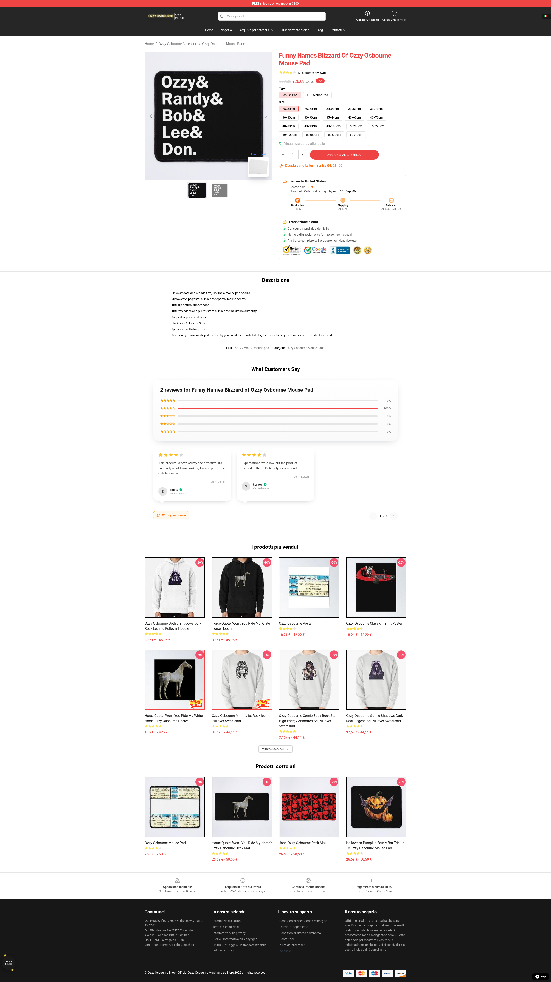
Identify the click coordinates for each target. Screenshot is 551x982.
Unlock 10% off (8, 963)
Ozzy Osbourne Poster (296, 623)
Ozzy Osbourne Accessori (178, 44)
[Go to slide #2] (219, 190)
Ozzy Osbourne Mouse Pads (223, 44)
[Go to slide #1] (197, 190)
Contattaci (286, 939)
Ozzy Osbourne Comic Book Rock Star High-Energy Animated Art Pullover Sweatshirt (308, 721)
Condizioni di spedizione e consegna (303, 921)
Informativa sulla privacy (229, 933)
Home (149, 44)
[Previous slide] (151, 116)
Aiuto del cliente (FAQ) (294, 945)
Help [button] (543, 976)
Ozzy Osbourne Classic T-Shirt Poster (374, 623)
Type (282, 88)
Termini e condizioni (226, 927)
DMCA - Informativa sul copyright (235, 939)
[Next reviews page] (394, 516)
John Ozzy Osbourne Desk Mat (302, 843)
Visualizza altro (275, 748)
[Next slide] (265, 116)
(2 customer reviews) (312, 72)
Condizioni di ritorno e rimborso (300, 933)
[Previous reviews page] (373, 516)
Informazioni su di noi (227, 921)
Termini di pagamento (293, 927)
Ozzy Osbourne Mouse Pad (165, 843)
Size (282, 102)
